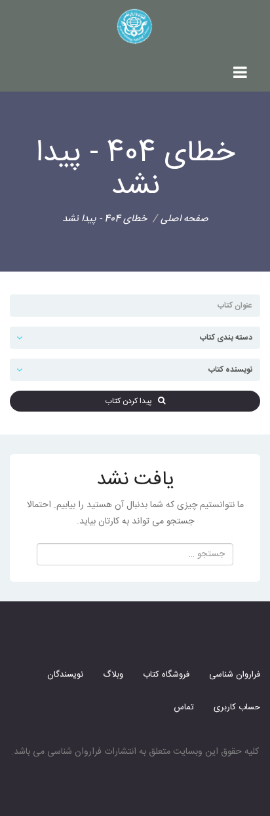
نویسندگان (65, 674)
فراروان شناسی (234, 674)
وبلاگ (113, 674)
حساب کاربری (237, 707)
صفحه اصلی (184, 219)
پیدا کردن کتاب (131, 401)
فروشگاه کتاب (166, 674)
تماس (184, 707)
